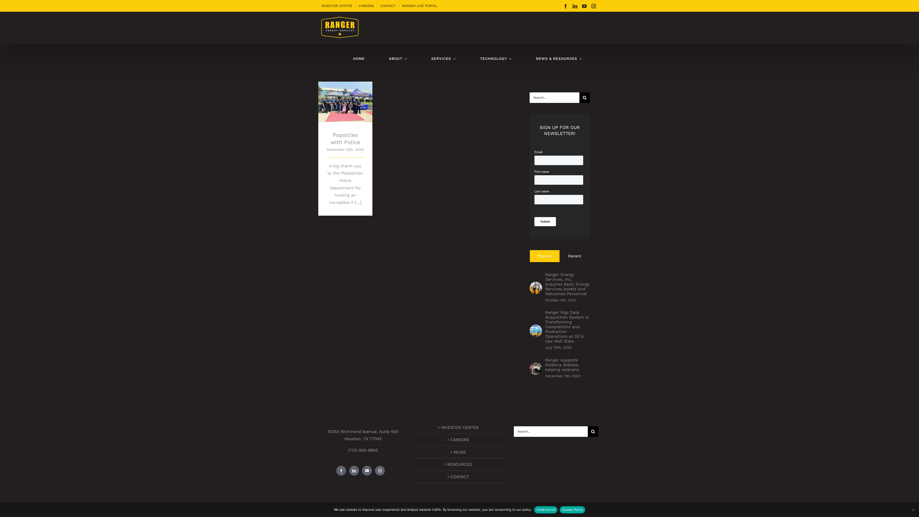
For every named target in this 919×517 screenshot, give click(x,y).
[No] (913, 509)
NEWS (460, 452)
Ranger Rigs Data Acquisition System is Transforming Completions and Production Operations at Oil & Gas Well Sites (567, 326)
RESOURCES (459, 464)
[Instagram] (380, 471)
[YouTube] (367, 471)
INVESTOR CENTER (459, 427)
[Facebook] (341, 471)
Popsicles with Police (345, 97)
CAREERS (459, 439)
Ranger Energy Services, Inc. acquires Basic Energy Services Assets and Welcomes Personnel (567, 284)
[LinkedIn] (354, 471)
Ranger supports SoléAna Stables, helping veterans (562, 365)
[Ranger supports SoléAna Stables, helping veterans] (536, 366)
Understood (546, 509)
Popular (545, 256)
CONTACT (459, 476)
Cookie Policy (572, 509)
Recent (574, 256)
